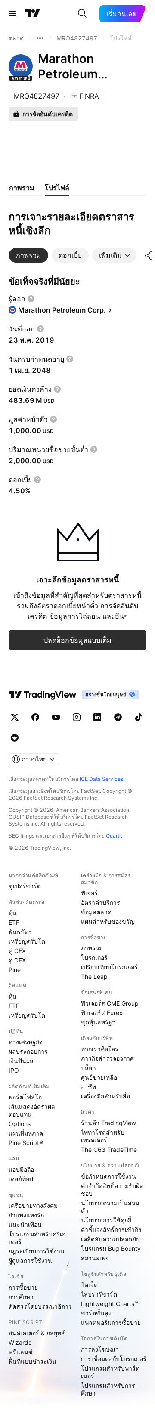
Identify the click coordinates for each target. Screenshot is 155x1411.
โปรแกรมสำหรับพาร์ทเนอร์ (110, 1372)
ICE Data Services (101, 779)
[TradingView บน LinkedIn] (97, 717)
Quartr (113, 835)
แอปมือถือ (21, 1169)
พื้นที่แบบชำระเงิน (32, 1361)
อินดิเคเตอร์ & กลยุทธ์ (37, 1333)
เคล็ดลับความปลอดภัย (110, 1239)
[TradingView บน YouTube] (56, 717)
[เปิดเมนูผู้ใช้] (12, 13)
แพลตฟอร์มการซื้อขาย (111, 1322)
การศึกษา (21, 1296)
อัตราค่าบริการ (100, 902)
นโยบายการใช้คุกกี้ (106, 1220)
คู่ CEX (17, 950)
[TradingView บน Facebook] (35, 717)
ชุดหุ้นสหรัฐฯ (98, 1022)
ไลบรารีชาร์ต (99, 1294)
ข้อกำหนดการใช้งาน (108, 1176)
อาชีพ (88, 1086)
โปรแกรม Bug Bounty (111, 1248)
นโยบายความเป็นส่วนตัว (110, 1206)
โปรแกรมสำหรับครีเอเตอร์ (37, 1237)
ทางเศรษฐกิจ (26, 1042)
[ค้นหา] (82, 13)
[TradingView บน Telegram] (118, 717)
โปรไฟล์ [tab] (57, 187)
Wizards (20, 1342)
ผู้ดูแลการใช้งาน (30, 1260)
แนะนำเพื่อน (25, 1224)
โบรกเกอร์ (94, 957)
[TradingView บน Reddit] (15, 738)
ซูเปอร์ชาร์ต (25, 886)
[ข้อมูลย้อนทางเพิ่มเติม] (40, 38)
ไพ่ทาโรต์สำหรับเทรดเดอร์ (102, 1136)
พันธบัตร (20, 931)
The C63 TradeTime (109, 1149)
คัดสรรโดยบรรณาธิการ (40, 1306)
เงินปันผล (21, 1060)
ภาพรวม (92, 948)
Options (20, 1123)
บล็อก (88, 1067)
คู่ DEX (17, 960)
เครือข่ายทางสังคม (33, 1205)
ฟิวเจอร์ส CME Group (110, 1003)
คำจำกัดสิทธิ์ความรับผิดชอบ (112, 1189)
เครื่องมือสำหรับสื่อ (105, 1096)
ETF (14, 922)
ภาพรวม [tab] (21, 187)
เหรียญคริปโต (27, 941)
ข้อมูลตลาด (96, 912)
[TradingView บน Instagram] (77, 717)
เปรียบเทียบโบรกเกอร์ (109, 967)
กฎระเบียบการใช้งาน (37, 1251)
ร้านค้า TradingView (108, 1122)
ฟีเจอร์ (89, 893)
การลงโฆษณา (100, 1349)
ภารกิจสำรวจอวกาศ (107, 1058)
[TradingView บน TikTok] (139, 717)
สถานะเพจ (95, 1258)
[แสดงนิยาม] (31, 299)
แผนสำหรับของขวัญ (108, 921)
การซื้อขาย (23, 1287)
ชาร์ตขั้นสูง (96, 1313)
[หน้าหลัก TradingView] (32, 14)
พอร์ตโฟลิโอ (25, 1097)
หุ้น (13, 912)
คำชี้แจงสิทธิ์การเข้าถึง (111, 1229)
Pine (15, 969)
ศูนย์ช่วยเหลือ (99, 1077)
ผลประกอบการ (28, 1051)
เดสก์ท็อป (21, 1178)
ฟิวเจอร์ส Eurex (102, 1012)
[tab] (28, 255)
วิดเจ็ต (89, 1284)
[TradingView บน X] (15, 717)
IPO (14, 1070)
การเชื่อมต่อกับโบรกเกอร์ (113, 1358)
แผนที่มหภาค (26, 1133)
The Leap (94, 976)
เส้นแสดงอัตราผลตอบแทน (32, 1110)
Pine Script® (26, 1142)
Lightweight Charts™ (109, 1303)
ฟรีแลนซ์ (21, 1351)
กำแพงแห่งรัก (26, 1215)
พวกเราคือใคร (99, 1048)
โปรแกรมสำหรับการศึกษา (108, 1389)
